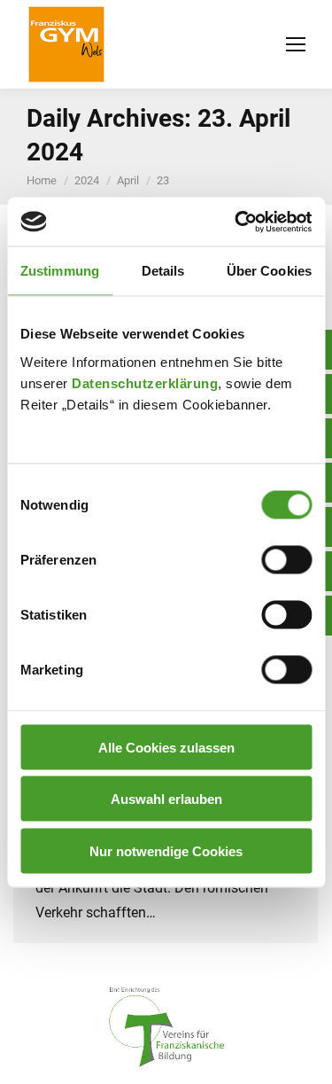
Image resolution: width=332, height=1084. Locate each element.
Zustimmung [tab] (59, 270)
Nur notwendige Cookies (166, 850)
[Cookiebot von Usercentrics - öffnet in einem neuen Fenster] (236, 221)
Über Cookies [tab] (269, 270)
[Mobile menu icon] (295, 44)
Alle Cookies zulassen (166, 746)
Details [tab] (163, 270)
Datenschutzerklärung (145, 382)
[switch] (286, 559)
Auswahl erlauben (166, 799)
